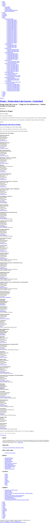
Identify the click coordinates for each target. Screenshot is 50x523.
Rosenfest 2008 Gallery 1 (12, 25)
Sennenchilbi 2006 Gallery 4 (12, 56)
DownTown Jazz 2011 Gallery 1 (13, 89)
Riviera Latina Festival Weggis (11, 63)
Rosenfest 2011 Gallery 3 (12, 33)
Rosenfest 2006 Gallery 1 (12, 19)
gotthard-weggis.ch (3, 258)
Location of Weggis (8, 492)
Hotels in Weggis (8, 491)
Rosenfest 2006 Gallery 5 (12, 24)
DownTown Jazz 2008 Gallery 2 (13, 85)
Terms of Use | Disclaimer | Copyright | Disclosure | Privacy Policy (13, 522)
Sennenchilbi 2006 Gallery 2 (12, 54)
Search (3, 95)
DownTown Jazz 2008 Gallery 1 (13, 84)
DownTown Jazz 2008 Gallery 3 (13, 86)
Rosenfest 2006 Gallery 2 (12, 21)
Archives (4, 92)
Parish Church (7, 8)
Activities (4, 13)
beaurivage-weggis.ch (4, 155)
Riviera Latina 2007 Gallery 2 (13, 65)
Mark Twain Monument (9, 11)
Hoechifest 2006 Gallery (12, 45)
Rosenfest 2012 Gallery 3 (12, 36)
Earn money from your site (10, 452)
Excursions (4, 14)
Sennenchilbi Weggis (9, 52)
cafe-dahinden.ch (3, 201)
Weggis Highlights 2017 (9, 497)
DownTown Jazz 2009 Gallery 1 (13, 87)
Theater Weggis (8, 80)
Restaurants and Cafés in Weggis (10, 124)
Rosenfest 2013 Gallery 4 (12, 41)
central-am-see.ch (3, 179)
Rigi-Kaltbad (7, 6)
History (3, 2)
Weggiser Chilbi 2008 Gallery (13, 51)
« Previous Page (3, 435)
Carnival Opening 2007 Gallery (13, 61)
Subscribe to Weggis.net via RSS (17, 447)
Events (3, 12)
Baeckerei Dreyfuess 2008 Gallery (14, 82)
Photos (3, 17)
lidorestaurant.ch (3, 311)
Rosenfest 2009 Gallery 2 (12, 28)
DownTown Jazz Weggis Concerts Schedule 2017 (14, 495)
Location (4, 4)
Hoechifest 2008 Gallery (12, 47)
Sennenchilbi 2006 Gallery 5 (12, 58)
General (6, 474)
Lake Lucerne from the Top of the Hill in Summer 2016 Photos (17, 499)
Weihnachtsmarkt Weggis (10, 77)
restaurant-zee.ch (3, 427)
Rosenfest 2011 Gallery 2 (12, 31)
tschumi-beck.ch (3, 171)
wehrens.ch (2, 414)
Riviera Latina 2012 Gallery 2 (13, 71)
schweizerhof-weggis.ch (4, 372)
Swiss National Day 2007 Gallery (13, 75)
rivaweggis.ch (2, 348)
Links (3, 96)
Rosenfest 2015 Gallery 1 (12, 42)
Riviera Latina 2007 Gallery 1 (13, 64)
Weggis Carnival (8, 60)
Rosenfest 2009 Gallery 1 (12, 27)
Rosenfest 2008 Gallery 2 (12, 26)
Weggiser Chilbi (8, 48)
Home (3, 1)
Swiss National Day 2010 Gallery (13, 76)
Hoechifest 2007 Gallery (12, 46)
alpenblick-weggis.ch (4, 148)
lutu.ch (1, 326)
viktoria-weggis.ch (3, 405)
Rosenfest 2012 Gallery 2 (12, 35)
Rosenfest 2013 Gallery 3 (12, 40)
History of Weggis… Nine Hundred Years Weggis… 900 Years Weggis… (19, 493)
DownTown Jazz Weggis (10, 83)
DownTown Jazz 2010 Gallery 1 (13, 88)
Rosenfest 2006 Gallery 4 (12, 23)
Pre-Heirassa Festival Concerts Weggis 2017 (13, 496)
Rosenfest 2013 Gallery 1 (12, 38)
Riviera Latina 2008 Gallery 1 (13, 66)
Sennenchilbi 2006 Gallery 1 (12, 53)
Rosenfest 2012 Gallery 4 (12, 37)
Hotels (3, 16)
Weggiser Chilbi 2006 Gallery (13, 49)
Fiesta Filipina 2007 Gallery (12, 73)
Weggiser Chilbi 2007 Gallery (13, 50)
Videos (3, 91)
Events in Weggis (8, 494)
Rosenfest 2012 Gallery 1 (12, 34)
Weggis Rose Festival (9, 18)
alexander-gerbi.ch (3, 140)
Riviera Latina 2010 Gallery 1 (13, 68)
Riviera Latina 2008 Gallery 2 (13, 67)
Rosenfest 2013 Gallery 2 (12, 39)
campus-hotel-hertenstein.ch (5, 297)
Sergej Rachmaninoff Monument (11, 10)
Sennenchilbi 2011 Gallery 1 (12, 59)
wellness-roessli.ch (3, 210)
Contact (3, 93)
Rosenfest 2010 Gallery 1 (12, 29)
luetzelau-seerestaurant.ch (5, 318)
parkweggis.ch (3, 304)
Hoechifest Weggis (8, 43)
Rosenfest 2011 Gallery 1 (12, 30)
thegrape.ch (2, 388)
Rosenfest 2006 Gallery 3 (12, 22)
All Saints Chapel (8, 9)
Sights (3, 5)
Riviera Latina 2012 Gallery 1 (13, 70)
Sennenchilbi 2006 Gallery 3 (12, 55)
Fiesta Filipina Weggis (9, 72)
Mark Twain (20, 442)
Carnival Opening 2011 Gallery (13, 62)
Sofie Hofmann (18, 521)
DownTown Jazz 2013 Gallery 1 (13, 90)
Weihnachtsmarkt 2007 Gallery (13, 78)
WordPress (7, 521)
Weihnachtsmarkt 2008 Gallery (13, 79)
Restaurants (4, 15)
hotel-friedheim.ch (3, 217)
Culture (3, 3)
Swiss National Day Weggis (10, 74)
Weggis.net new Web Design (10, 498)
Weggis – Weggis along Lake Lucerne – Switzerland (21, 101)
